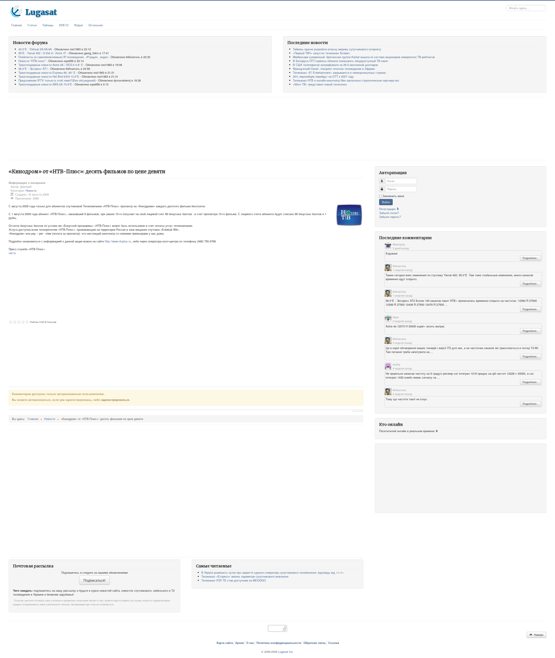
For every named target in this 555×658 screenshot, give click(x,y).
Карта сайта (225, 643)
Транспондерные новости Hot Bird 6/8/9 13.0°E (48, 76)
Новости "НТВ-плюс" (32, 61)
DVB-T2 (64, 25)
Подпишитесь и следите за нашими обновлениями (94, 573)
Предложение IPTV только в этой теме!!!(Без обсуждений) (57, 80)
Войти (386, 202)
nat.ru (12, 253)
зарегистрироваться (115, 400)
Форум (78, 25)
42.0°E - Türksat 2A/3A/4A (35, 49)
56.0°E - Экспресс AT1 (33, 69)
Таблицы (47, 25)
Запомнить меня (393, 196)
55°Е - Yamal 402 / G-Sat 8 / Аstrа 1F (42, 53)
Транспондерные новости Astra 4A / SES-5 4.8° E (50, 65)
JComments (357, 411)
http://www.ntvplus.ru (118, 241)
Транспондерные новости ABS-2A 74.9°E (45, 84)
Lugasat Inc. (286, 652)
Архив (239, 643)
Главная (16, 25)
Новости (31, 190)
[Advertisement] (277, 128)
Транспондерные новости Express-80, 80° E (46, 72)
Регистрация (387, 209)
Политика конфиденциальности (278, 643)
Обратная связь (315, 643)
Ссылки (333, 643)
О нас (250, 643)
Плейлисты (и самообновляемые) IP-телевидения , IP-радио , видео (63, 57)
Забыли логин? (389, 213)
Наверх (538, 635)
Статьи (32, 25)
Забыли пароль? (390, 217)
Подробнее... (530, 258)
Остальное (95, 25)
